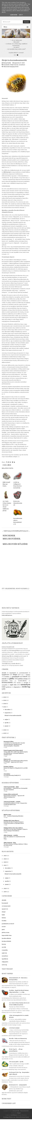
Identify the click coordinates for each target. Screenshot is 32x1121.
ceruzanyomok (23, 672)
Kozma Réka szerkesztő (11, 794)
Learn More (13, 14)
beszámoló (6, 64)
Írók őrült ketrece (7, 615)
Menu (5, 27)
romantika (4, 684)
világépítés (16, 687)
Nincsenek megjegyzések (10, 66)
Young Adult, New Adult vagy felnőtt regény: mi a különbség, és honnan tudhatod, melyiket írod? (16, 753)
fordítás (6, 676)
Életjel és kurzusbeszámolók (14, 60)
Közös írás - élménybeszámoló (17, 503)
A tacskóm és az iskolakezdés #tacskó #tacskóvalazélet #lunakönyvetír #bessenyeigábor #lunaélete (14, 744)
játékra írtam (22, 679)
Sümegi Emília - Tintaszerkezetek (20, 1110)
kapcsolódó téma (7, 680)
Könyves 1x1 (7, 759)
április (6, 722)
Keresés (26, 22)
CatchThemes (13, 1115)
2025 (4, 697)
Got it (21, 14)
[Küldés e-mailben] (3, 465)
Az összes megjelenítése (25, 779)
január (6, 726)
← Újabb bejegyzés (7, 531)
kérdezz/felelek (7, 682)
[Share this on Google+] (10, 462)
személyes (22, 64)
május (6, 719)
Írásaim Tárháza (8, 766)
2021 (4, 707)
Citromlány (7, 774)
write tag (26, 687)
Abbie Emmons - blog (10, 842)
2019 (4, 733)
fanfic (22, 674)
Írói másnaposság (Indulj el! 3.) (12, 775)
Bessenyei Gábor (9, 741)
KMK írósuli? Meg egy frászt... (6, 484)
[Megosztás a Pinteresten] (10, 465)
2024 (4, 700)
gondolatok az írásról (19, 676)
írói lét (4, 679)
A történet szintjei (14, 1028)
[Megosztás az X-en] (7, 465)
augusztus (8, 712)
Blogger (19, 1113)
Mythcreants (7, 814)
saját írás (13, 685)
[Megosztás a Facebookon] (8, 465)
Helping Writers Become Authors (13, 828)
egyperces (5, 674)
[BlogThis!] (5, 465)
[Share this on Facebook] (6, 462)
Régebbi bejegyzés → (23, 531)
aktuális (4, 672)
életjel (12, 64)
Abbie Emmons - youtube (11, 835)
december (8, 709)
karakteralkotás (22, 680)
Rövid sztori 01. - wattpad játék (18, 1085)
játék (12, 679)
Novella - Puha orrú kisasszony (18, 1038)
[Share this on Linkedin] (14, 462)
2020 (4, 730)
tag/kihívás (8, 687)
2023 (4, 703)
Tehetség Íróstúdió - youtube (12, 801)
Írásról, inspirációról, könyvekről (13, 750)
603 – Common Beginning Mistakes (13, 816)
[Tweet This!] (8, 462)
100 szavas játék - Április (16, 1061)
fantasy (28, 674)
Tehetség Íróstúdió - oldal (11, 786)
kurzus (16, 64)
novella (26, 682)
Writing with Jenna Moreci (11, 820)
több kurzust (7, 172)
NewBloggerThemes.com (9, 1117)
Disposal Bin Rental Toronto (22, 1117)
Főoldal (15, 531)
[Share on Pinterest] (12, 462)
